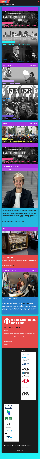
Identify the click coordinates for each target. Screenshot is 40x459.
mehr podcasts (33, 65)
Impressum (14, 445)
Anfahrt (5, 366)
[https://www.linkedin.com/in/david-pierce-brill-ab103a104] (20, 189)
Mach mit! (34, 270)
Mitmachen (6, 364)
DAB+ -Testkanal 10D (18, 262)
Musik (5, 355)
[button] (11, 169)
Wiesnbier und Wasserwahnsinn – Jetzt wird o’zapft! (19, 26)
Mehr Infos (34, 228)
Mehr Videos (34, 145)
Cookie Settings (29, 445)
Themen (5, 353)
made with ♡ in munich (20, 450)
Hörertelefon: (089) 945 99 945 (21, 445)
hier (13, 265)
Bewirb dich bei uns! (7, 344)
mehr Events (34, 123)
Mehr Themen (34, 9)
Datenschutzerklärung (7, 445)
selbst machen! (26, 303)
